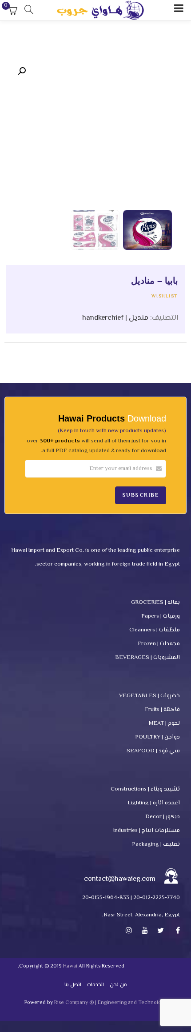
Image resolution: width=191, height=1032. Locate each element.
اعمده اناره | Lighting (153, 803)
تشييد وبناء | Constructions (145, 789)
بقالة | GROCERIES (155, 602)
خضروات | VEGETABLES (149, 695)
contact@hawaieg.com (119, 879)
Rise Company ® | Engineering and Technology (110, 1003)
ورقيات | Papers (160, 616)
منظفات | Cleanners (154, 630)
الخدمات (95, 985)
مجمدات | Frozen (159, 643)
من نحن (118, 985)
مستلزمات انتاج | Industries (146, 830)
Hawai (70, 966)
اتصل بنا (72, 985)
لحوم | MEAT (164, 723)
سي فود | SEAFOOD (153, 751)
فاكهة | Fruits (162, 709)
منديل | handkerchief (115, 318)
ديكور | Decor (162, 816)
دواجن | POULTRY (157, 737)
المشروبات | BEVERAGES (147, 657)
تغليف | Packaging (156, 844)
